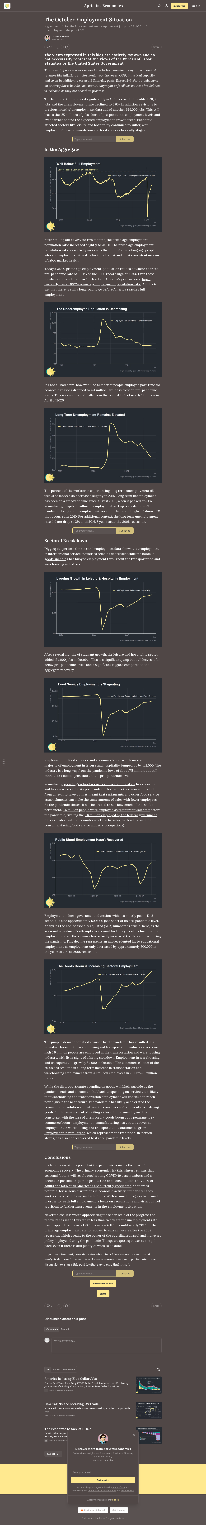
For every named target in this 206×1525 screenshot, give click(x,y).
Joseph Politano (60, 36)
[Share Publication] (166, 6)
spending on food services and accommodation (99, 784)
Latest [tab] (56, 1369)
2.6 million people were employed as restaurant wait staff (106, 810)
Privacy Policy (127, 1490)
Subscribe (179, 5)
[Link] (39, 59)
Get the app (118, 1510)
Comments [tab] (52, 1329)
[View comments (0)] (59, 47)
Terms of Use (118, 1487)
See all (51, 1453)
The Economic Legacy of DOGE (67, 1429)
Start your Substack (95, 1510)
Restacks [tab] (65, 1329)
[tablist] (58, 1329)
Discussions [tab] (69, 1369)
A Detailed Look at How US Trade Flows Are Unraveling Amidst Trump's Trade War (87, 1410)
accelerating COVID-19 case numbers (114, 1175)
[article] (103, 1386)
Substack (87, 1518)
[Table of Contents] (3, 762)
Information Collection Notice (102, 1490)
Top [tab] (48, 1369)
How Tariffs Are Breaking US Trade (71, 1404)
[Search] (159, 6)
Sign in (196, 5)
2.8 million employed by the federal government (121, 815)
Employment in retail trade (64, 1133)
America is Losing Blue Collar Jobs (70, 1379)
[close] (133, 1434)
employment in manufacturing (96, 1122)
